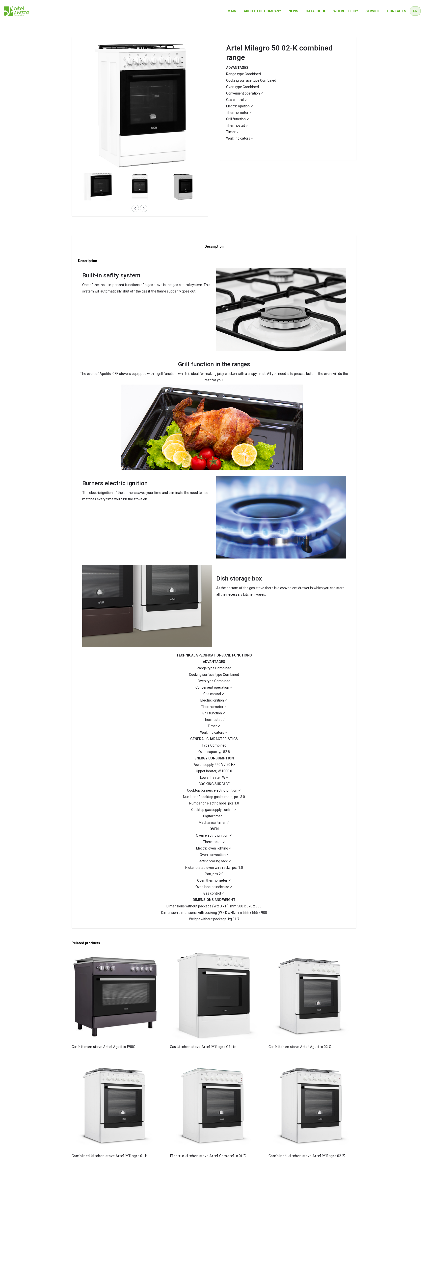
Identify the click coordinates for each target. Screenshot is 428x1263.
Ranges (235, 150)
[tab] (214, 247)
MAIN (231, 11)
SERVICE (373, 11)
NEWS (293, 11)
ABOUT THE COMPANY (262, 11)
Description (214, 246)
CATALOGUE (316, 11)
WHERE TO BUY (345, 11)
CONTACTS (396, 11)
